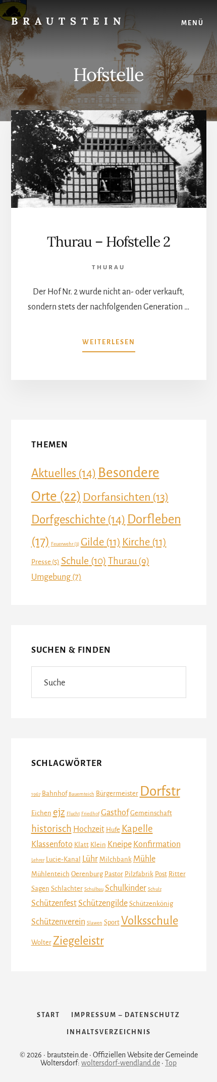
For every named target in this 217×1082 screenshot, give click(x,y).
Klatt (81, 844)
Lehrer (37, 860)
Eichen (41, 813)
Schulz (154, 889)
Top (171, 1063)
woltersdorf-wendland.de (120, 1063)
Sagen (40, 888)
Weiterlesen (108, 345)
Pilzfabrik (139, 874)
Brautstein (68, 21)
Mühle (144, 859)
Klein (98, 844)
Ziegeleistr (78, 941)
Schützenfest (54, 903)
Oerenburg (87, 874)
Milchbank (115, 859)
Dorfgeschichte (78, 519)
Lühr (90, 859)
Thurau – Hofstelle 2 (108, 242)
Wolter (41, 942)
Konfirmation (157, 844)
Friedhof (90, 813)
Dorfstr (160, 791)
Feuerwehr (65, 544)
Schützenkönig (151, 903)
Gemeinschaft (151, 813)
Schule (83, 561)
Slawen (94, 922)
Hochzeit (88, 829)
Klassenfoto (52, 844)
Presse (45, 562)
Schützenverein (58, 921)
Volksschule (149, 920)
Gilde (101, 542)
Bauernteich (81, 794)
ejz (59, 812)
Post (161, 874)
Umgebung (56, 577)
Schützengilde (103, 903)
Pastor (113, 874)
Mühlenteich (50, 874)
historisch (51, 828)
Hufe (113, 829)
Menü (192, 23)
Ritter (177, 874)
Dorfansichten (126, 497)
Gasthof (115, 812)
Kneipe (119, 844)
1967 (35, 794)
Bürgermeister (117, 793)
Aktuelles (63, 473)
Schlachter (67, 888)
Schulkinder (125, 888)
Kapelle (137, 828)
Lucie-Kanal (63, 859)
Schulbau (93, 889)
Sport (112, 922)
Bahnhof (54, 793)
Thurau (108, 267)
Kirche (144, 542)
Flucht (73, 813)
